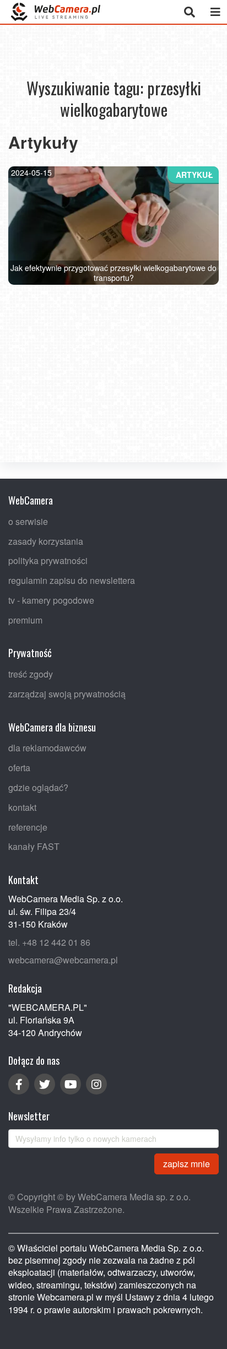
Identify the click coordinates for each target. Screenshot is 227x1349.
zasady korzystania (45, 540)
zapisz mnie (186, 1163)
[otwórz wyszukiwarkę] (189, 12)
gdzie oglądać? (38, 787)
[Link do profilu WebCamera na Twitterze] (44, 1084)
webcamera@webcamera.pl (63, 959)
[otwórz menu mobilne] (215, 12)
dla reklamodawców (47, 747)
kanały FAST (34, 846)
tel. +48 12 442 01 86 (49, 941)
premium (25, 619)
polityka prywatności (48, 560)
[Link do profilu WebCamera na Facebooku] (18, 1084)
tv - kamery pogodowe (51, 599)
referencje (27, 826)
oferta (19, 767)
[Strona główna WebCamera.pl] (55, 12)
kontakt (22, 806)
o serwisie (28, 520)
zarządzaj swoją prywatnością (67, 693)
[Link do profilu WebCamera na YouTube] (70, 1084)
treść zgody (30, 674)
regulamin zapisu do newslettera (71, 580)
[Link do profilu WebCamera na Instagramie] (96, 1084)
